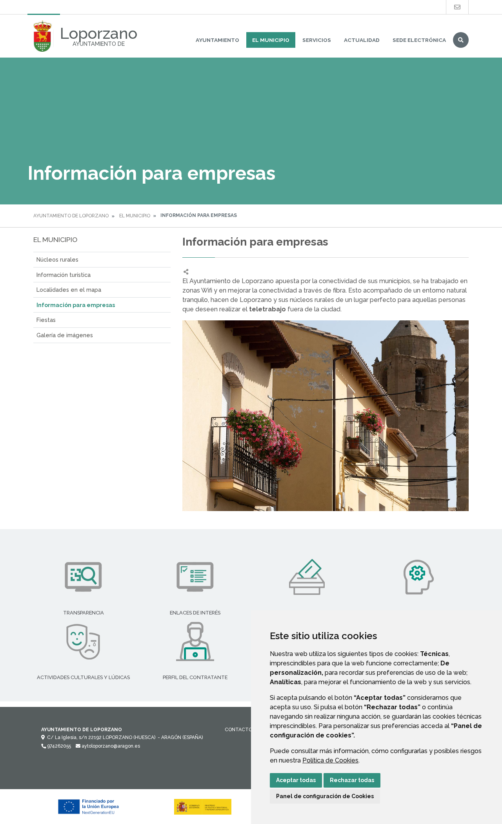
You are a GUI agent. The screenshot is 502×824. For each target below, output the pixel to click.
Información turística (63, 274)
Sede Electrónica (419, 40)
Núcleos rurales (57, 259)
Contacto (238, 729)
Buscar (461, 40)
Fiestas (46, 319)
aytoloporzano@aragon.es (110, 746)
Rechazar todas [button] (352, 780)
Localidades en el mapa (68, 289)
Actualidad (362, 40)
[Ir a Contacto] (457, 7)
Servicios (316, 40)
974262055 (58, 746)
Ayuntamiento (217, 40)
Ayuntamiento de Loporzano (71, 216)
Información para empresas (75, 305)
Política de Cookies (330, 760)
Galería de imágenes (64, 335)
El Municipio (270, 40)
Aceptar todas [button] (296, 780)
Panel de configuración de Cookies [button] (325, 796)
